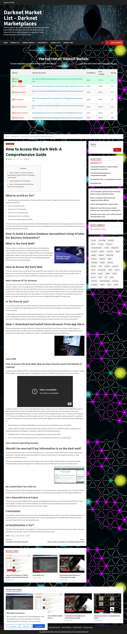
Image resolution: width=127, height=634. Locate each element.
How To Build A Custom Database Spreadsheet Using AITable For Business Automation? (21, 175)
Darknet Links (68, 43)
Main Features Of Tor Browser (20, 181)
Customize (13, 626)
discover (110, 251)
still (106, 277)
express (94, 259)
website (115, 281)
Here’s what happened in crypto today (104, 204)
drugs (117, 251)
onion (110, 270)
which (109, 284)
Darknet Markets (28, 43)
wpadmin (9, 159)
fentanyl (102, 259)
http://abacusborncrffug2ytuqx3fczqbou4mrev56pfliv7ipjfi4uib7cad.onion (58, 86)
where (102, 284)
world (116, 284)
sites (100, 277)
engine (93, 255)
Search (93, 144)
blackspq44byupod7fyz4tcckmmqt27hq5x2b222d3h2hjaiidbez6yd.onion (57, 113)
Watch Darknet (116, 43)
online (93, 273)
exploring (110, 255)
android (110, 240)
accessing (102, 240)
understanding (105, 281)
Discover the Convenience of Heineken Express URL (66, 540)
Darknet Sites (55, 43)
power (100, 273)
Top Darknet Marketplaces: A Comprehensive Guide (72, 564)
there (111, 277)
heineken (94, 262)
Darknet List (14, 43)
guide (27, 535)
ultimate (94, 281)
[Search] (102, 43)
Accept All (39, 626)
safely (114, 273)
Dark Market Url (45, 564)
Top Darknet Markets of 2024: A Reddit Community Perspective (18, 564)
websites (94, 284)
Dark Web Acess (96, 183)
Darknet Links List (67, 632)
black (93, 244)
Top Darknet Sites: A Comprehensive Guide (105, 179)
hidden (102, 262)
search (93, 277)
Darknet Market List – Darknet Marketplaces (23, 18)
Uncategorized (10, 144)
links (100, 266)
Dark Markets (43, 43)
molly (93, 270)
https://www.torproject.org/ (67, 63)
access (12, 535)
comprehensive (20, 535)
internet (110, 262)
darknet (94, 251)
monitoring (101, 270)
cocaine (100, 244)
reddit (107, 273)
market (107, 266)
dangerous (114, 248)
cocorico (109, 244)
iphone (93, 266)
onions (117, 270)
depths (102, 251)
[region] (26, 620)
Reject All (26, 626)
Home (5, 43)
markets (115, 266)
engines (101, 255)
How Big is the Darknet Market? (17, 540)
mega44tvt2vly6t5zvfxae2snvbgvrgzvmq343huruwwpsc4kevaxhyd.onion (57, 118)
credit (106, 248)
